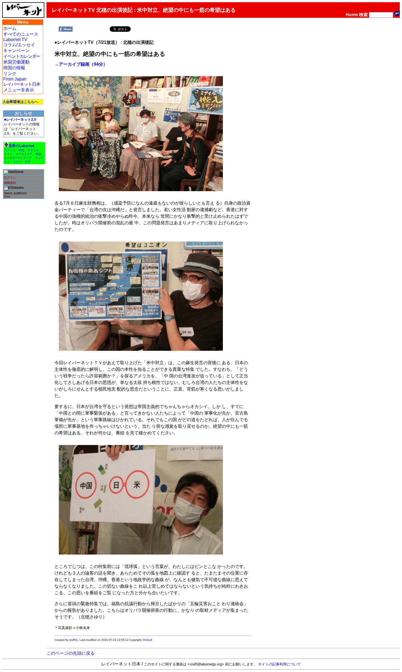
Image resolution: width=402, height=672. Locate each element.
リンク (9, 73)
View (7, 196)
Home (352, 14)
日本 (27, 161)
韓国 (38, 154)
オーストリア (24, 154)
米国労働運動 (16, 62)
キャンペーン (16, 50)
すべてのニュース (20, 34)
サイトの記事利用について (279, 664)
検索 (363, 14)
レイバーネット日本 (21, 84)
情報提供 (10, 182)
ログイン (10, 177)
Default (147, 639)
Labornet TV (15, 39)
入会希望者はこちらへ (20, 102)
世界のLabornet (21, 146)
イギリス (33, 150)
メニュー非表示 (18, 90)
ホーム (9, 28)
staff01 (73, 639)
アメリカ (9, 150)
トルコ (17, 161)
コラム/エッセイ (19, 44)
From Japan (15, 79)
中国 (21, 150)
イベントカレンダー (21, 56)
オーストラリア (21, 157)
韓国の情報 (14, 67)
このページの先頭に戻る (70, 653)
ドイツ (8, 154)
